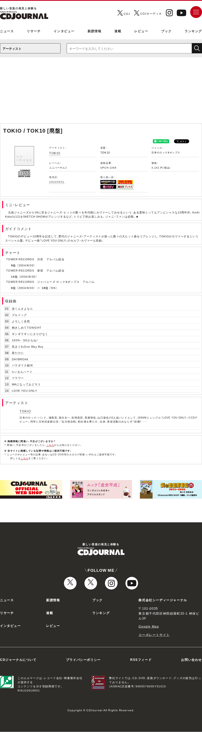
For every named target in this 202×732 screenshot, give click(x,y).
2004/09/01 (57, 182)
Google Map (148, 626)
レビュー (141, 30)
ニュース (7, 30)
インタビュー (64, 30)
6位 (13, 288)
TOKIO (54, 153)
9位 (13, 265)
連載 (117, 30)
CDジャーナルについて (18, 659)
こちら (50, 445)
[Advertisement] (101, 92)
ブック (166, 30)
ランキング (193, 30)
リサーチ (34, 30)
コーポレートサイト (154, 634)
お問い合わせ (191, 659)
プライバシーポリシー (83, 659)
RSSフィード (141, 659)
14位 (14, 276)
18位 (45, 288)
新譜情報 (94, 30)
